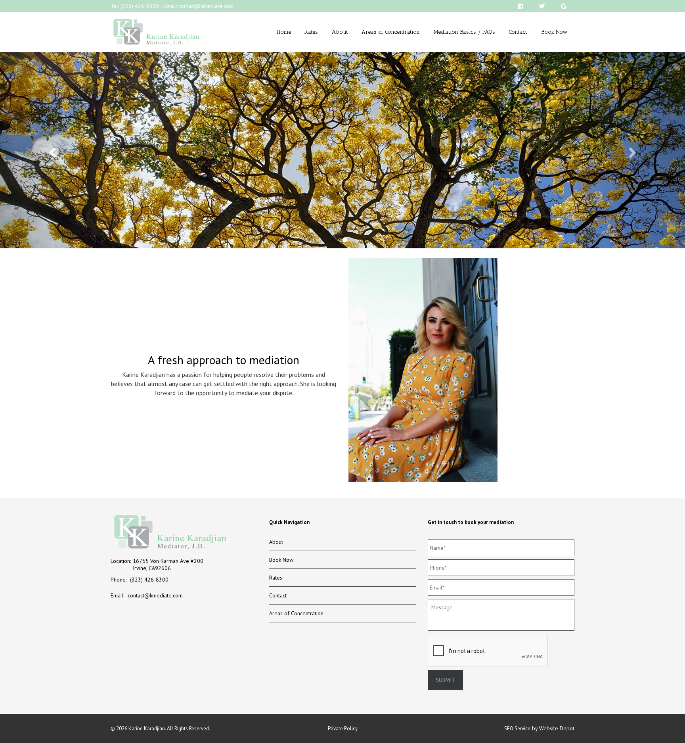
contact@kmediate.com (205, 6)
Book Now (554, 32)
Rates (311, 32)
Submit (445, 679)
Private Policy (343, 728)
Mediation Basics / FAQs (464, 32)
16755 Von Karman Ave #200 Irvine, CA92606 (168, 564)
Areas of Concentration (391, 32)
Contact (518, 32)
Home (284, 32)
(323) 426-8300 (140, 6)
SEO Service (517, 728)
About (340, 32)
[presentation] (488, 651)
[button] (51, 150)
